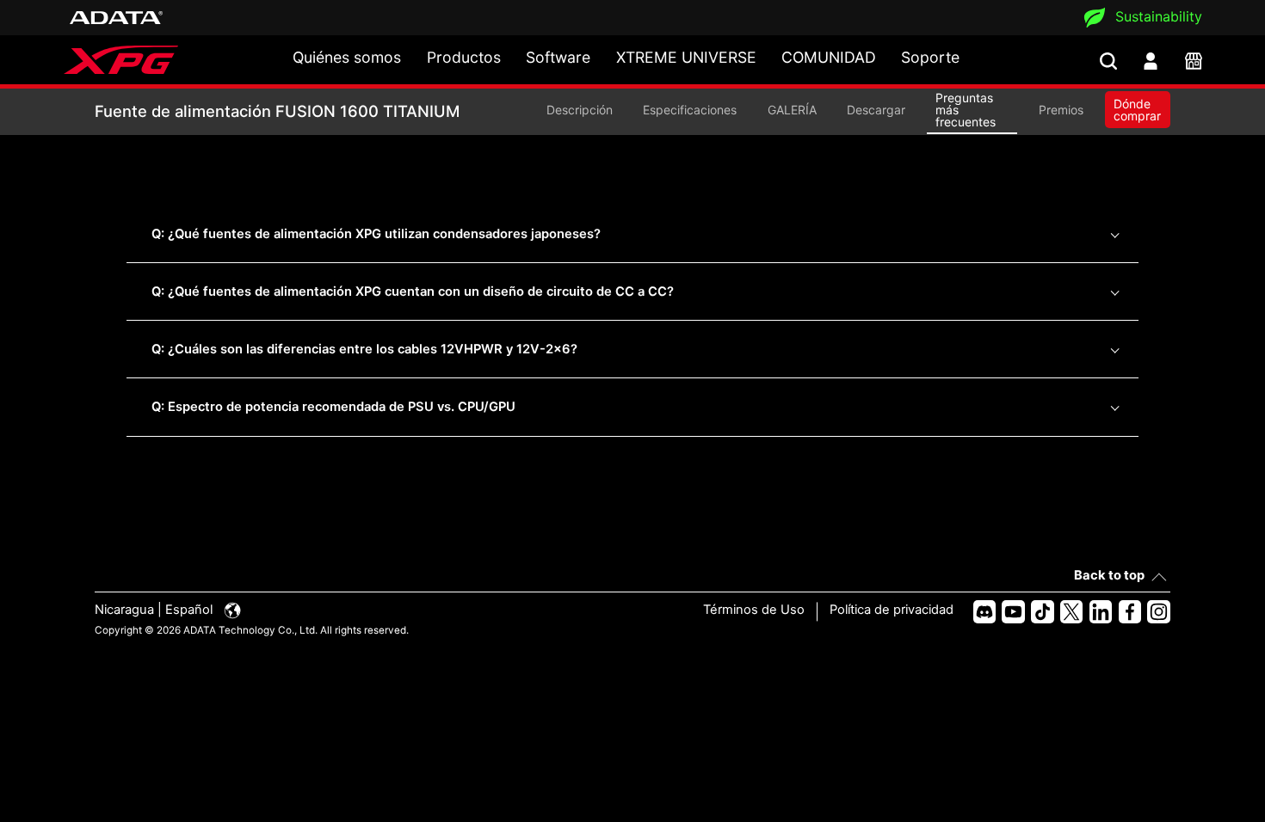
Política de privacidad (891, 609)
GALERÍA (792, 109)
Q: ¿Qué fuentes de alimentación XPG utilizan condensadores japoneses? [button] (376, 234)
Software (558, 57)
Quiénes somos (347, 57)
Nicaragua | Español (155, 609)
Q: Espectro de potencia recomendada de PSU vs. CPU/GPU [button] (333, 406)
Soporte (930, 57)
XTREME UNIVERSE (686, 57)
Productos (464, 57)
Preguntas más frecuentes (965, 109)
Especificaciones (690, 109)
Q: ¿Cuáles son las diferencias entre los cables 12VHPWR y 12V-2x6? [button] (364, 349)
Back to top (1109, 575)
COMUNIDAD (828, 57)
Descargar (876, 109)
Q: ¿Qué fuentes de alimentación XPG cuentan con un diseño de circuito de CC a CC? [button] (412, 291)
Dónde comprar (1137, 109)
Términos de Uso (754, 609)
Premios (1061, 109)
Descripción (579, 109)
